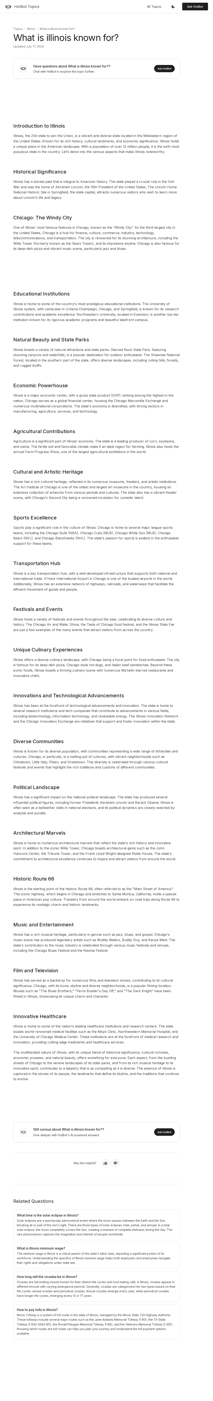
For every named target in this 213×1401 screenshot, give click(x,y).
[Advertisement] (96, 97)
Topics (18, 29)
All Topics (154, 6)
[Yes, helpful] (105, 1163)
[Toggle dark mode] (173, 6)
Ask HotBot (195, 6)
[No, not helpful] (115, 1163)
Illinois (31, 29)
